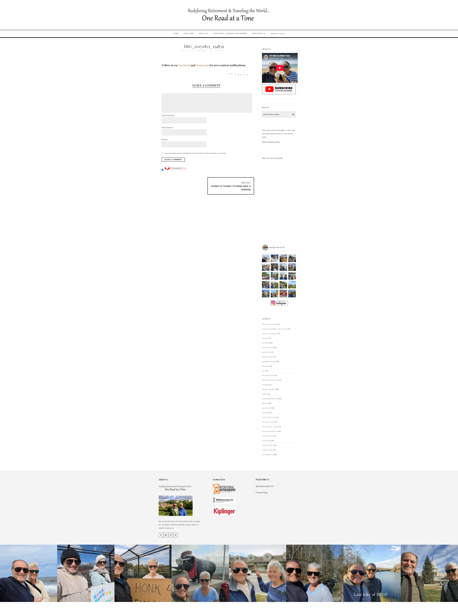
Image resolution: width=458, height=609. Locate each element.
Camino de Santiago (269, 324)
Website (165, 139)
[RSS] (175, 535)
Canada (265, 338)
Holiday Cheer (267, 357)
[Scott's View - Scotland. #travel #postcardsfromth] (292, 293)
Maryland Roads (268, 375)
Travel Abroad (267, 436)
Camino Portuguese (269, 333)
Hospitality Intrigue (268, 361)
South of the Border (269, 417)
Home (175, 33)
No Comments (216, 51)
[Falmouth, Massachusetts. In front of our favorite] (266, 267)
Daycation (265, 343)
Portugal (265, 385)
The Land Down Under (270, 427)
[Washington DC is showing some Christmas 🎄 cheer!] (292, 267)
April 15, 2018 (187, 51)
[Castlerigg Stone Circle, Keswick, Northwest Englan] (274, 285)
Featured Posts (267, 347)
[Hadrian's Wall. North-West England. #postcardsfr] (283, 285)
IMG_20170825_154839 (204, 46)
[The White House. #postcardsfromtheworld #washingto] (274, 276)
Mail (167, 127)
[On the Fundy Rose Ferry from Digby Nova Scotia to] (283, 276)
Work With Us (258, 33)
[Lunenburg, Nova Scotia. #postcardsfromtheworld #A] (292, 276)
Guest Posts (266, 352)
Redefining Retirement (270, 399)
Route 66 (265, 413)
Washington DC (267, 454)
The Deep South (268, 422)
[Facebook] (161, 535)
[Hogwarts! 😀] (274, 293)
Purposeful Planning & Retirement (230, 33)
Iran (263, 371)
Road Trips (266, 408)
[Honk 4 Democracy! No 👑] (283, 258)
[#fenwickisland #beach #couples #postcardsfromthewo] (266, 258)
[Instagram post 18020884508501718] (292, 285)
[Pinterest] (166, 535)
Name (168, 115)
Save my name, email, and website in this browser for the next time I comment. (195, 153)
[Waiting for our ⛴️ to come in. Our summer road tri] (266, 285)
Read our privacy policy (271, 142)
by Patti (202, 51)
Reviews (265, 403)
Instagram (202, 65)
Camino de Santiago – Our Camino (274, 329)
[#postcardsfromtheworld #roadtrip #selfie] (292, 258)
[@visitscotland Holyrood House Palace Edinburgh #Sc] (266, 293)
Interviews (265, 366)
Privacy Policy (278, 34)
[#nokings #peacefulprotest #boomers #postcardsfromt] (274, 258)
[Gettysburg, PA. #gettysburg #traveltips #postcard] (266, 276)
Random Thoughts (268, 389)
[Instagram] (170, 535)
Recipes (265, 394)
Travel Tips (266, 441)
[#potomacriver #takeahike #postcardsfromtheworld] (283, 267)
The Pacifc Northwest (269, 431)
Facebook (184, 65)
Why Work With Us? (264, 486)
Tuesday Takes (267, 445)
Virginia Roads (267, 450)
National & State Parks (270, 380)
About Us (203, 33)
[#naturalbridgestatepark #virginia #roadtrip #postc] (274, 267)
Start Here (189, 33)
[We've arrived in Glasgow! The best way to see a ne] (283, 293)
